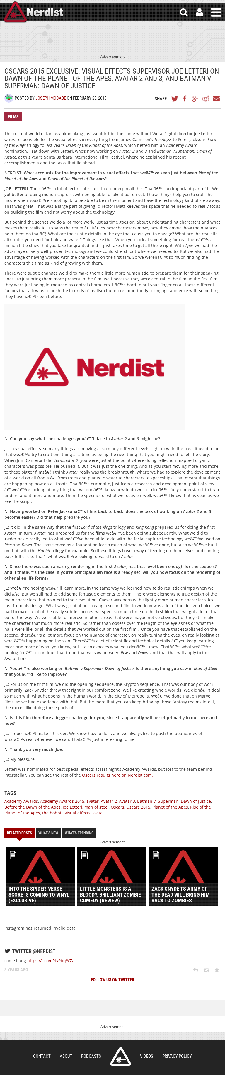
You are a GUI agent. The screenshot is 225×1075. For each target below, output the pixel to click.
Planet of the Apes (170, 807)
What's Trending (79, 833)
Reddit (205, 98)
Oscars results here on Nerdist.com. (117, 775)
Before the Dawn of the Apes (32, 807)
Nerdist (33, 12)
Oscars (117, 807)
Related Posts (19, 833)
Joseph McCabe (50, 98)
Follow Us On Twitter (112, 979)
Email (216, 98)
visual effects (78, 813)
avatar (92, 801)
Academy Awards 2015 (62, 801)
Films (13, 116)
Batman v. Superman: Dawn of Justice (174, 801)
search (184, 12)
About (66, 1056)
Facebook (185, 98)
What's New (48, 833)
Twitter (175, 98)
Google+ (195, 98)
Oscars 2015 (138, 807)
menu (216, 12)
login (199, 12)
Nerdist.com (120, 1056)
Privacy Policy (177, 1056)
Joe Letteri (72, 807)
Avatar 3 (127, 801)
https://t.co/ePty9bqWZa (50, 960)
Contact (42, 1056)
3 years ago (16, 969)
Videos (146, 1056)
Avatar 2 (109, 801)
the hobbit (52, 813)
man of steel (96, 807)
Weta (98, 813)
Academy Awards (21, 801)
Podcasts (91, 1056)
